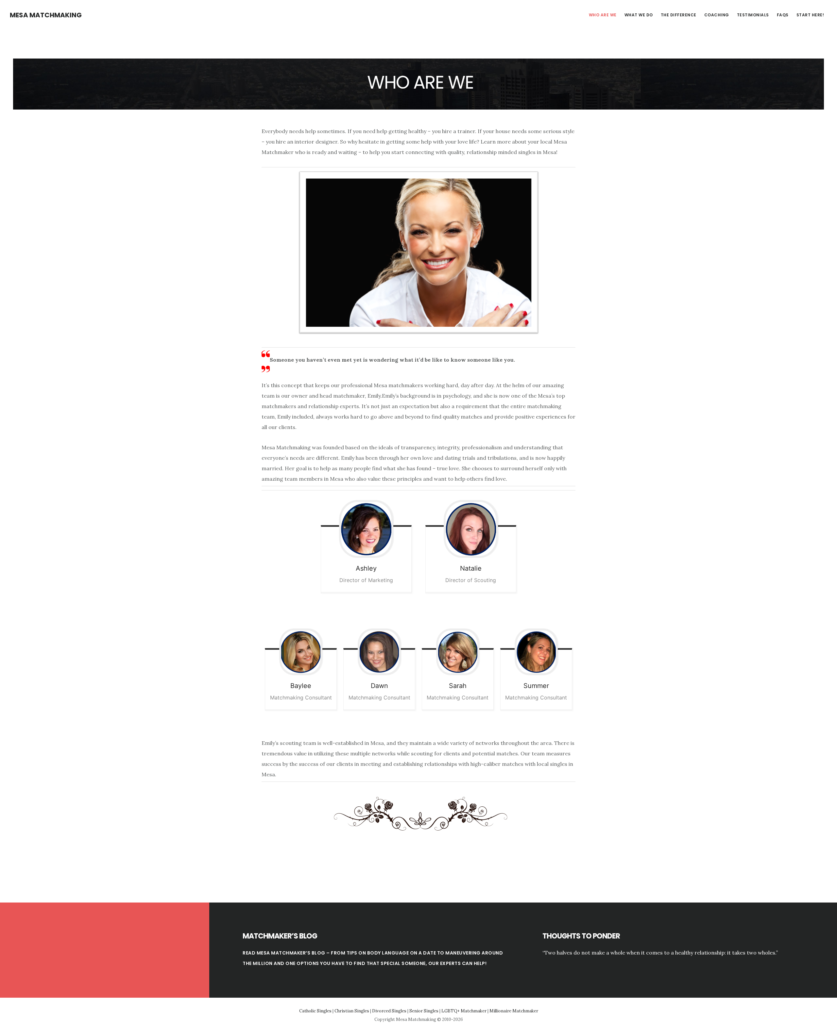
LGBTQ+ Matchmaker (464, 1011)
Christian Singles (351, 1011)
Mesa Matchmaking (46, 15)
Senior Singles (423, 1011)
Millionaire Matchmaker (513, 1011)
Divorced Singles (389, 1011)
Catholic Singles (315, 1011)
